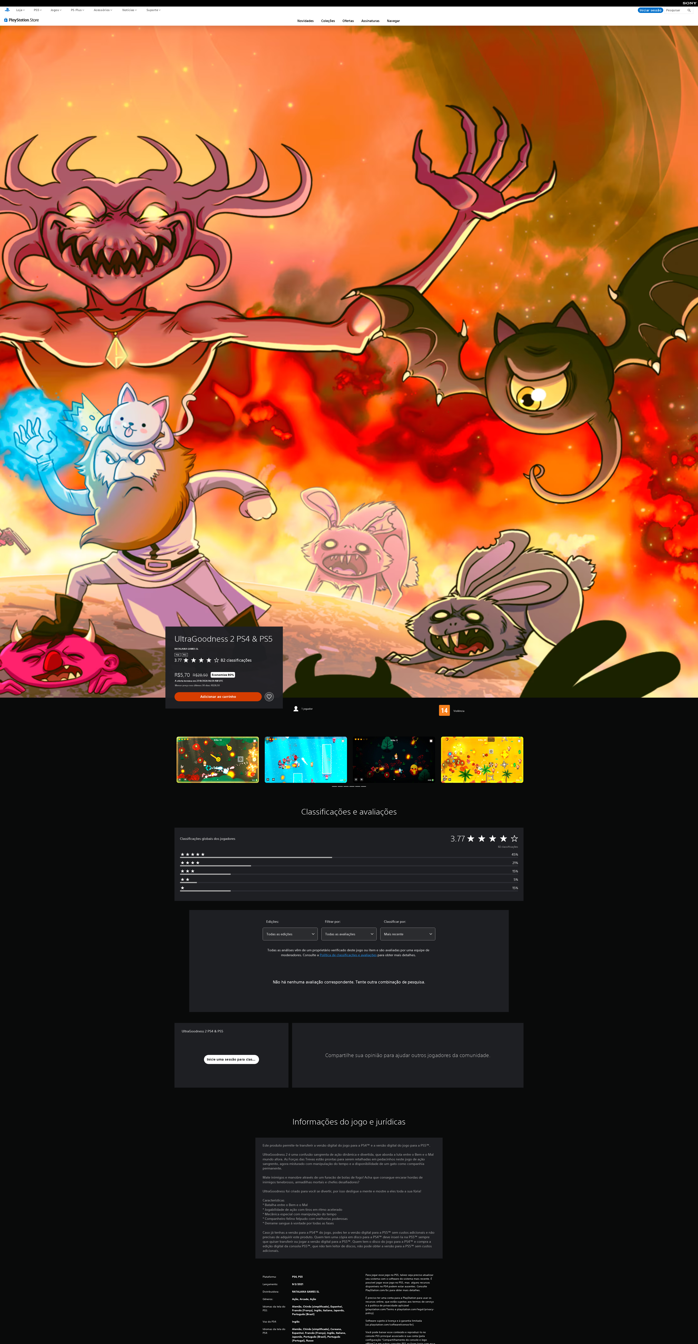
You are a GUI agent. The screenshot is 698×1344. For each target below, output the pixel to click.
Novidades (305, 21)
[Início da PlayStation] (7, 10)
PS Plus (76, 10)
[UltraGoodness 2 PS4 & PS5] (217, 760)
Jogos (55, 10)
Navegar (393, 21)
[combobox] (290, 934)
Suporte (152, 10)
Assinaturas (370, 21)
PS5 (36, 10)
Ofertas (348, 21)
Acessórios (102, 10)
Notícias (128, 10)
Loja (19, 10)
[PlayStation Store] (23, 20)
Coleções (328, 21)
